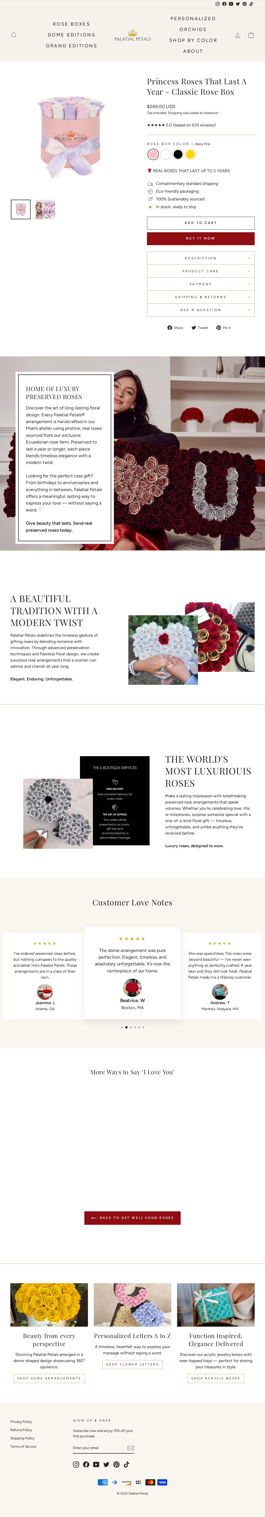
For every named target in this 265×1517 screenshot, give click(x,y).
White (165, 154)
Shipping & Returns (200, 297)
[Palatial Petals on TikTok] (126, 1464)
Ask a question (201, 310)
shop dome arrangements (49, 1378)
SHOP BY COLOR (193, 40)
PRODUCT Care (200, 271)
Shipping (175, 113)
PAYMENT (201, 284)
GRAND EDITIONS (71, 46)
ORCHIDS (193, 29)
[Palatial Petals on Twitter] (106, 1464)
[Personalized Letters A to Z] (132, 1305)
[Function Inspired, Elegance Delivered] (216, 1305)
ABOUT (193, 51)
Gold (190, 154)
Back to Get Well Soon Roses (136, 1218)
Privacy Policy (21, 1422)
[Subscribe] (130, 1448)
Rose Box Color (178, 144)
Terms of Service (23, 1446)
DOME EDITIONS (72, 35)
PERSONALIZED (193, 18)
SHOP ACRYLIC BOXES (215, 1378)
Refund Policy (21, 1430)
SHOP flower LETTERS (132, 1364)
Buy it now (201, 238)
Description (201, 258)
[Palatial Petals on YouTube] (96, 1464)
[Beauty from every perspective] (49, 1305)
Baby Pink (153, 154)
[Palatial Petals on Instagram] (76, 1464)
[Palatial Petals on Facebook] (86, 1464)
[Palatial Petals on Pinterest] (116, 1464)
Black (178, 154)
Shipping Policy (22, 1438)
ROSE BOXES (71, 24)
